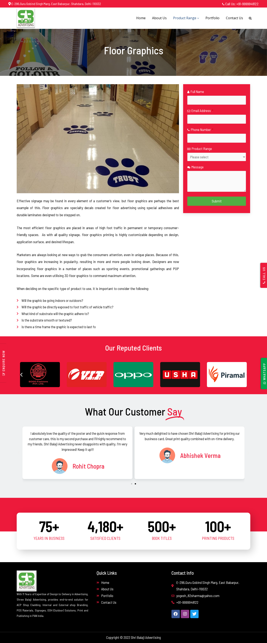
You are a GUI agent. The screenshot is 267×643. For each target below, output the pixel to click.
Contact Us (234, 18)
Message (197, 167)
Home (141, 18)
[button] (21, 374)
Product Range (185, 18)
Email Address (202, 110)
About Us (159, 18)
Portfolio (212, 18)
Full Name (197, 91)
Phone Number (202, 129)
